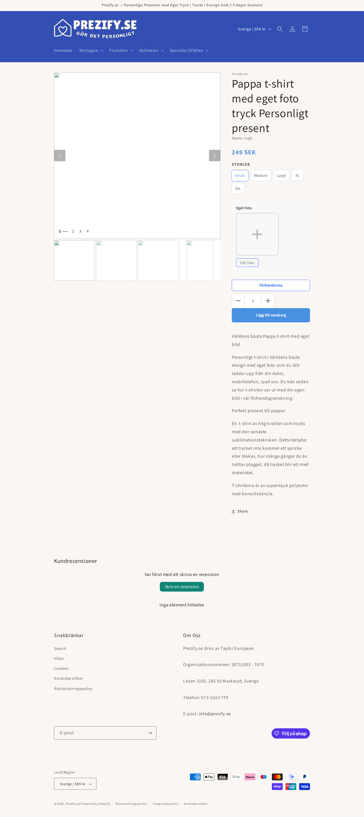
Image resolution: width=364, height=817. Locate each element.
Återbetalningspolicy (73, 688)
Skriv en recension (182, 587)
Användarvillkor (68, 678)
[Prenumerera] (150, 733)
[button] (91, 50)
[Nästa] (214, 155)
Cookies (61, 668)
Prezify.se (73, 804)
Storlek (241, 164)
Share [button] (242, 511)
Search (60, 648)
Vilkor (59, 658)
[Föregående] (59, 155)
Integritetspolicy (165, 804)
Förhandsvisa (270, 285)
